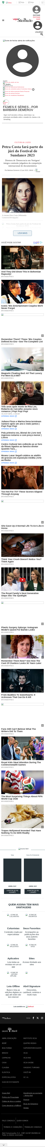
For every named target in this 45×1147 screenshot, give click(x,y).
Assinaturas (20, 87)
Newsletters (20, 95)
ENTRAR (36, 17)
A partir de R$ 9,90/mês (13, 892)
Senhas (17, 93)
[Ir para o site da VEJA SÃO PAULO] (22, 21)
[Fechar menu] (19, 41)
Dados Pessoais (24, 91)
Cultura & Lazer (22, 142)
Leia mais (22, 233)
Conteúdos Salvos (26, 89)
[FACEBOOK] (32, 1018)
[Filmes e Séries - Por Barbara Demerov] (6, 103)
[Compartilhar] (3, 236)
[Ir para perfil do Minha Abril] (22, 83)
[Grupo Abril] (3, 2)
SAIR (38, 19)
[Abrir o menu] (3, 20)
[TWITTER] (37, 1018)
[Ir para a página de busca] (41, 34)
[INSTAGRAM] (41, 1018)
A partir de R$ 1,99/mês (33, 892)
